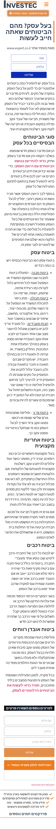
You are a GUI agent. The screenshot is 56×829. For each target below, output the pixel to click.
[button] (8, 765)
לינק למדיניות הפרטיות (42, 785)
